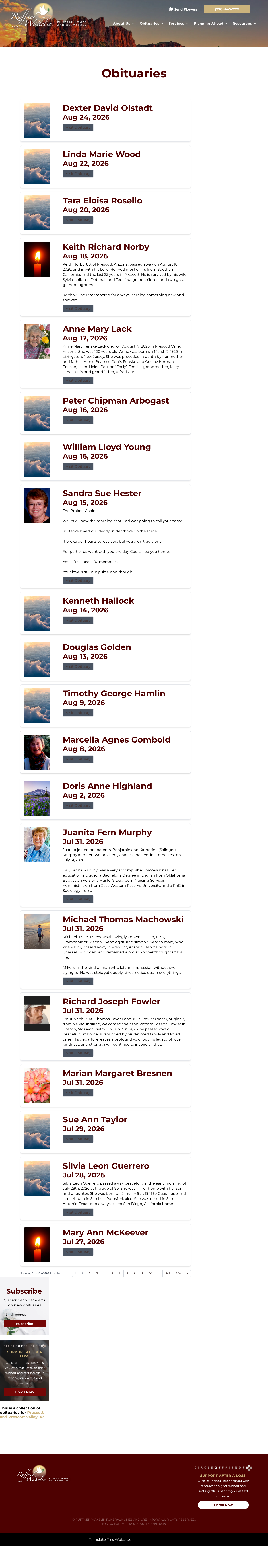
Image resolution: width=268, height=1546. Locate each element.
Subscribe (24, 1324)
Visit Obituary (78, 127)
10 (150, 1273)
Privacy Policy (113, 1524)
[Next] (187, 1273)
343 (168, 1273)
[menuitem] (123, 24)
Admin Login (157, 1524)
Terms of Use (135, 1524)
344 (178, 1273)
